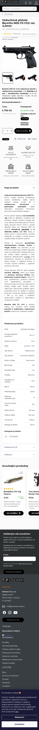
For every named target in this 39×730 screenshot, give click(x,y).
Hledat (34, 8)
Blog (4, 672)
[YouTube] (15, 612)
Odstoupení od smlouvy (11, 653)
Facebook (6, 683)
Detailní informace (11, 102)
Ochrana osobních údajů (11, 649)
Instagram (6, 686)
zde (16, 712)
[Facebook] (4, 612)
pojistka (27, 257)
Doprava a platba (8, 663)
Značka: (7, 39)
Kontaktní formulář (13, 620)
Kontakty (5, 642)
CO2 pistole (13, 436)
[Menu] (36, 2)
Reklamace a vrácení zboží (12, 660)
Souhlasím (19, 724)
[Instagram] (9, 612)
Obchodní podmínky (10, 646)
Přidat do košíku (22, 131)
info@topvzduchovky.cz (15, 606)
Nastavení (19, 717)
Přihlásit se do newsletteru (14, 572)
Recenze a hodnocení (10, 676)
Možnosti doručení (25, 123)
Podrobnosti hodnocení (29, 34)
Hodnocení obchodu (10, 656)
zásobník (25, 229)
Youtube (5, 679)
